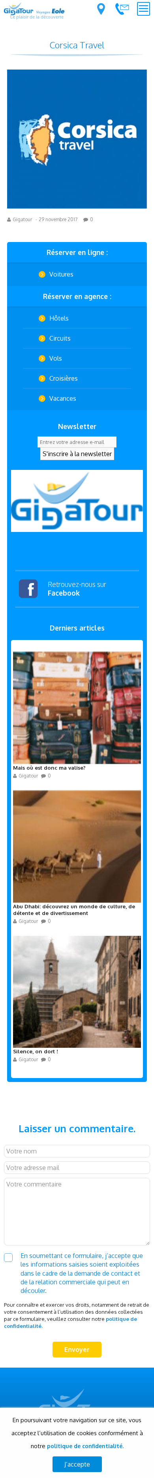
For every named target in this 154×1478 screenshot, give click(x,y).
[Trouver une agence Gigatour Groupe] (101, 9)
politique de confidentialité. (85, 1446)
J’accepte (77, 1464)
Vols (55, 358)
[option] (77, 501)
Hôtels (59, 318)
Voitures (61, 274)
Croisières (63, 378)
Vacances (62, 398)
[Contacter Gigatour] (122, 9)
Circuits (60, 338)
